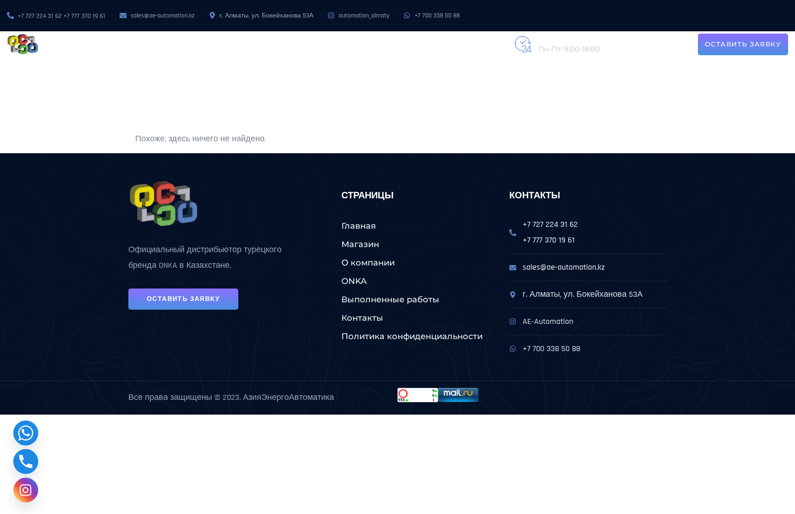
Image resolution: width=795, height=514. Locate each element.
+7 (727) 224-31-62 (568, 39)
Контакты (452, 44)
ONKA (278, 44)
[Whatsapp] (25, 433)
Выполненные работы (383, 44)
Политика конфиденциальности (412, 336)
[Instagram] (25, 490)
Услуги (308, 44)
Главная (358, 226)
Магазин (193, 44)
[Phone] (25, 461)
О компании (240, 44)
